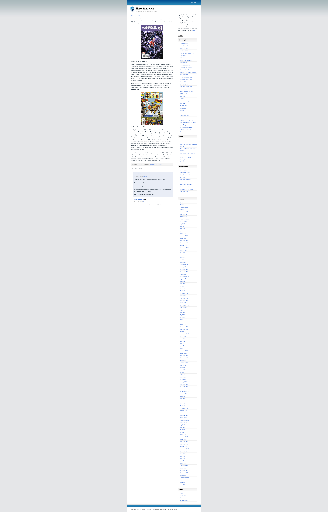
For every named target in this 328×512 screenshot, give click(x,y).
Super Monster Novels (186, 127)
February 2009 (184, 437)
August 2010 (183, 393)
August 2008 (183, 451)
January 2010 (183, 410)
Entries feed (183, 495)
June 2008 (182, 456)
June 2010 (182, 398)
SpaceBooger (183, 125)
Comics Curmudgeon (185, 65)
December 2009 (184, 413)
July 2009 (182, 425)
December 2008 (184, 441)
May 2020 (182, 228)
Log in (181, 493)
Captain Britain (153, 164)
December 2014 (184, 269)
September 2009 (184, 420)
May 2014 (182, 286)
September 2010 (184, 391)
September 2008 (184, 449)
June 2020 (182, 226)
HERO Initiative (184, 93)
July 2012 (182, 338)
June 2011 (182, 370)
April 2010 (182, 403)
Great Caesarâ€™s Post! (186, 91)
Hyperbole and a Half (185, 179)
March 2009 (183, 434)
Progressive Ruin (184, 115)
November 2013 (184, 300)
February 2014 (184, 293)
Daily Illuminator (184, 74)
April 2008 (182, 461)
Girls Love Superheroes (186, 86)
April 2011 (182, 374)
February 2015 (184, 264)
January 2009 (183, 439)
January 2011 (183, 382)
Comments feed (184, 498)
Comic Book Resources (186, 60)
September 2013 (184, 305)
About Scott (193, 2)
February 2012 (184, 350)
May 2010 (182, 401)
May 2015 (182, 257)
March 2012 (183, 348)
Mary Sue (182, 103)
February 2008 (184, 465)
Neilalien (182, 110)
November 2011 (184, 358)
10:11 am (145, 201)
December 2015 (184, 240)
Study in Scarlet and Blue (186, 189)
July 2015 (182, 252)
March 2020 (183, 233)
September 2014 (184, 276)
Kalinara (182, 98)
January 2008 (183, 468)
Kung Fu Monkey (184, 101)
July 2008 (182, 453)
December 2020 (184, 212)
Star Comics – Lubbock (186, 157)
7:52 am (145, 176)
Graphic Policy (183, 89)
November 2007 (184, 473)
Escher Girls (183, 82)
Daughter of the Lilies (185, 175)
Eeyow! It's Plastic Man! (186, 79)
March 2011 (183, 377)
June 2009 (182, 427)
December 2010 (184, 384)
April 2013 (182, 317)
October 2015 (183, 245)
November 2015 (184, 243)
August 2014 (183, 279)
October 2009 (183, 417)
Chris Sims (183, 55)
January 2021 (183, 209)
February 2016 (184, 235)
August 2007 (183, 480)
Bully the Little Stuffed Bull (187, 53)
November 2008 (184, 444)
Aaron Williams (184, 43)
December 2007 (184, 470)
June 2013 (182, 312)
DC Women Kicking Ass (186, 77)
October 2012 (183, 331)
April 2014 (182, 288)
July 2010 (182, 396)
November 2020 (184, 214)
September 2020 (184, 219)
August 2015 (183, 250)
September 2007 (184, 477)
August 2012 (183, 336)
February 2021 (184, 207)
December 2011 (184, 355)
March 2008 (183, 463)
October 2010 (183, 389)
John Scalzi (183, 96)
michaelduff (137, 174)
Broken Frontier (184, 50)
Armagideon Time (184, 46)
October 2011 (183, 360)
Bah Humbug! (136, 15)
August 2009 (183, 422)
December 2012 (184, 326)
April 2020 (182, 231)
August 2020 (183, 221)
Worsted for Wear (184, 194)
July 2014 (182, 281)
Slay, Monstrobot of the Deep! (188, 122)
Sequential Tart (184, 117)
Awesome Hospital (185, 172)
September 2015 (184, 247)
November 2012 (184, 329)
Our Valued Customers (186, 184)
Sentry (160, 164)
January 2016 (183, 238)
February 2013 (184, 322)
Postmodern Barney (185, 113)
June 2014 (182, 283)
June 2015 (182, 255)
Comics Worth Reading (186, 67)
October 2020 (183, 216)
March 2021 (183, 204)
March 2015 (183, 262)
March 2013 (183, 319)
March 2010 (183, 405)
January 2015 (183, 267)
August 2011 (183, 365)
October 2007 (183, 475)
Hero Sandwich (145, 8)
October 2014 (183, 274)
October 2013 (183, 303)
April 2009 (182, 432)
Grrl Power (183, 177)
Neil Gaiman (183, 108)
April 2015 (182, 259)
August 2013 (183, 307)
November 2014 (184, 271)
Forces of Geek (184, 84)
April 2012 (182, 346)
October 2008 (183, 446)
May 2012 (182, 343)
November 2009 (184, 415)
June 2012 (182, 341)
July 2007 (182, 482)
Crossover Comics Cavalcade (188, 72)
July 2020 (182, 224)
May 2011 (182, 372)
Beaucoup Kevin (184, 48)
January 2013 (183, 324)
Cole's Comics (183, 58)
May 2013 (182, 314)
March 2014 (183, 291)
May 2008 (182, 458)
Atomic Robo (183, 170)
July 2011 (182, 367)
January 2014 (183, 295)
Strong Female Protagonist (187, 186)
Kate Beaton (183, 182)
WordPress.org (184, 500)
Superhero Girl (184, 191)
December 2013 (184, 298)
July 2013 (182, 310)
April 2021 (182, 202)
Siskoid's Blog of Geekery (186, 120)
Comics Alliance (184, 62)
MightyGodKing (184, 105)
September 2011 (184, 362)
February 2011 (184, 379)
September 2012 (184, 334)
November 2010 (184, 386)
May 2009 (182, 429)
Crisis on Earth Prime (185, 70)
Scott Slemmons (139, 199)
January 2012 (183, 353)
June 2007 (182, 484)
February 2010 (184, 408)
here (193, 30)
